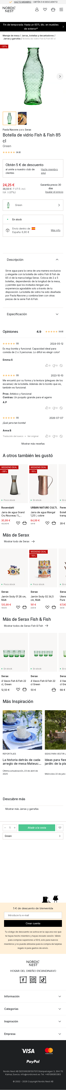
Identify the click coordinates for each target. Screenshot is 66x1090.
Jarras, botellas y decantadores (38, 35)
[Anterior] (6, 76)
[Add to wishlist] (18, 523)
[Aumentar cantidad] (14, 827)
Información (11, 996)
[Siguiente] (60, 76)
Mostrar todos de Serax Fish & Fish (23, 625)
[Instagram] (33, 979)
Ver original (32, 436)
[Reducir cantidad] (5, 827)
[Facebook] (23, 979)
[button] (12, 152)
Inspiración (11, 1021)
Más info (55, 230)
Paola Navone (10, 129)
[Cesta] (53, 9)
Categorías (11, 1009)
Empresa (9, 1034)
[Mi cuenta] (37, 9)
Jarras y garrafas (12, 38)
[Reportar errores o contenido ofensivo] (61, 365)
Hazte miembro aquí (49, 171)
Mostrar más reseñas (33, 443)
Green (8, 835)
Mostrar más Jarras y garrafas (22, 808)
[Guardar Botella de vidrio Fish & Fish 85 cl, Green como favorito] (60, 827)
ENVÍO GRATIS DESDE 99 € (36, 2)
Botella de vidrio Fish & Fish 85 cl (39, 38)
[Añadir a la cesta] (25, 523)
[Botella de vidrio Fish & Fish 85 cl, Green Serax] (33, 76)
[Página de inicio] (9, 9)
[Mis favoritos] (45, 9)
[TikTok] (43, 979)
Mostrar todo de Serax (16, 541)
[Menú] (61, 9)
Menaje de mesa (11, 35)
